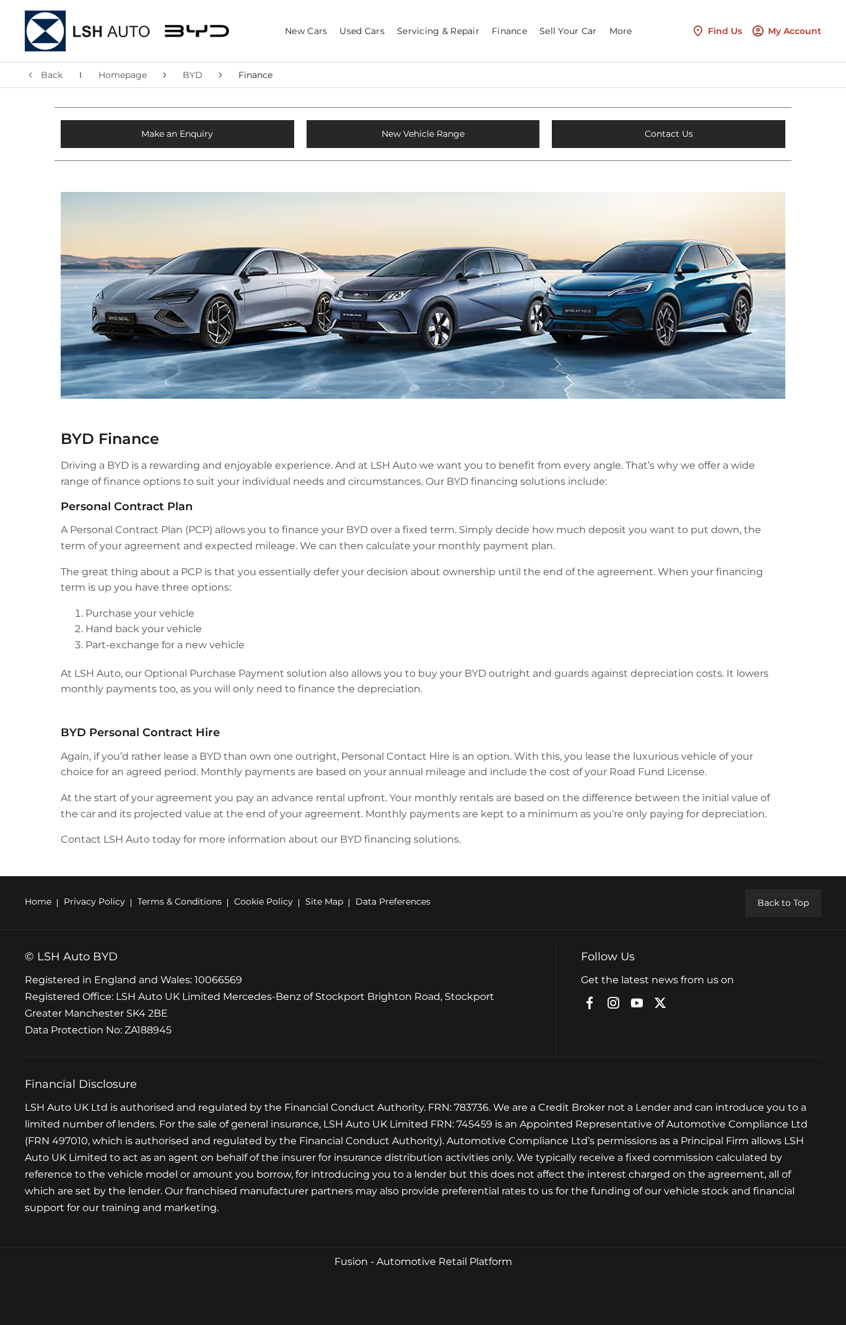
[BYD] (197, 31)
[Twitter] (660, 1003)
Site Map (324, 901)
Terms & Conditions (179, 901)
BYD (193, 74)
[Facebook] (589, 1003)
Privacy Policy (94, 901)
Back (52, 74)
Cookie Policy (263, 901)
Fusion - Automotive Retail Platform (423, 1261)
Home (38, 901)
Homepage (122, 74)
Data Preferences (392, 901)
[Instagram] (613, 1003)
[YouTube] (636, 1003)
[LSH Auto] (88, 31)
